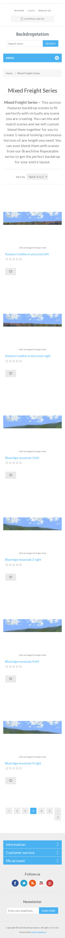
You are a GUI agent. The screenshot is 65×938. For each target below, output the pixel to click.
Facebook (15, 883)
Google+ (49, 883)
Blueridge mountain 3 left (22, 458)
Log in (31, 10)
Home (9, 73)
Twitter (23, 883)
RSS (32, 883)
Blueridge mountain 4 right (23, 763)
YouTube (41, 883)
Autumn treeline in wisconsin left (27, 254)
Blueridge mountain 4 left (22, 661)
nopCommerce (38, 932)
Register (19, 10)
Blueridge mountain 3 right (23, 559)
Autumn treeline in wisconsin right (28, 356)
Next (58, 811)
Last (58, 817)
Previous (9, 811)
